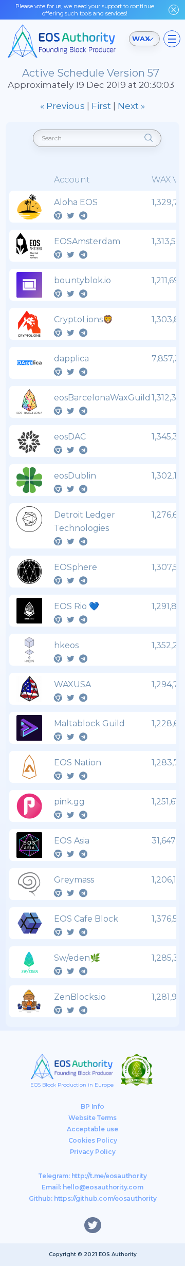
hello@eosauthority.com (103, 1187)
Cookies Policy (92, 1140)
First (101, 106)
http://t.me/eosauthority (109, 1176)
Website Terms (92, 1118)
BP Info (92, 1106)
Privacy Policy (93, 1151)
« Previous (62, 106)
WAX (141, 38)
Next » (131, 106)
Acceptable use (92, 1129)
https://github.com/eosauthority (105, 1198)
